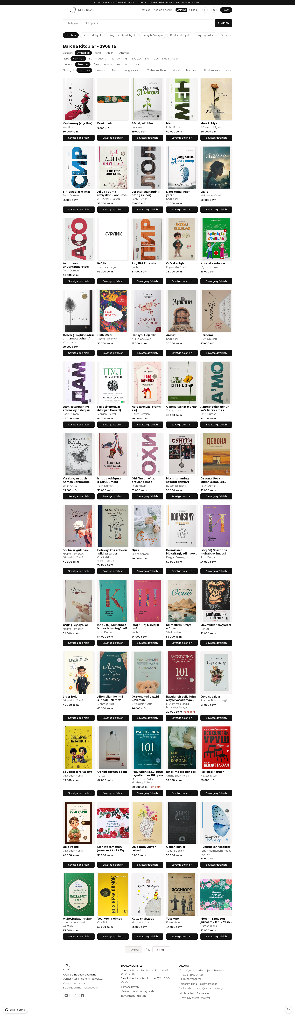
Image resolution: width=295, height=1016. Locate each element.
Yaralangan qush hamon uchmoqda (76, 480)
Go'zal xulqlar (176, 263)
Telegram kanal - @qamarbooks (198, 983)
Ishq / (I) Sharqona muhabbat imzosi (213, 552)
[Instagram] (74, 995)
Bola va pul (71, 846)
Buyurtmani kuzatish (133, 995)
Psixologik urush (212, 771)
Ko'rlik (101, 263)
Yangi (98, 52)
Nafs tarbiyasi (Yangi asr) (146, 408)
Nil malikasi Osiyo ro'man (179, 626)
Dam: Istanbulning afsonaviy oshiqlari (76, 408)
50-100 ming (119, 58)
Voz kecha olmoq (110, 918)
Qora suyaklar (210, 696)
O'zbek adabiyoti (231, 35)
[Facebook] (82, 995)
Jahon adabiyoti (92, 35)
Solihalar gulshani (76, 550)
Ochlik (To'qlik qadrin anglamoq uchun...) (78, 336)
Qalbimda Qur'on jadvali (144, 848)
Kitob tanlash (187, 993)
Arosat (170, 335)
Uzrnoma (207, 335)
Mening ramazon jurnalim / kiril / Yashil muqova (215, 920)
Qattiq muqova (103, 64)
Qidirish (223, 23)
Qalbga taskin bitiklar (181, 406)
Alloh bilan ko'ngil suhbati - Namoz (110, 698)
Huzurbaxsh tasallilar (215, 846)
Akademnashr (212, 70)
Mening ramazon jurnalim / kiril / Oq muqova (110, 848)
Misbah (176, 70)
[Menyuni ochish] (66, 10)
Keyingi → (161, 949)
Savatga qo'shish (78, 137)
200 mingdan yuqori (166, 58)
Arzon (110, 52)
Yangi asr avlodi (133, 70)
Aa (288, 1009)
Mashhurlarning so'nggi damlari (177, 480)
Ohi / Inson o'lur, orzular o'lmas (143, 480)
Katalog (146, 9)
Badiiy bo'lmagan (152, 35)
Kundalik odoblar (212, 263)
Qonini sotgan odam (112, 771)
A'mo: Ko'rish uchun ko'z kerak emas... (214, 408)
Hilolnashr (101, 70)
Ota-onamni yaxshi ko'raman (145, 698)
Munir (115, 70)
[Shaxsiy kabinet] (214, 10)
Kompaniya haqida (74, 983)
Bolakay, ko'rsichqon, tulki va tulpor (112, 552)
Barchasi (71, 35)
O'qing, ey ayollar (75, 625)
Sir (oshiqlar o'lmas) (77, 191)
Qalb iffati (104, 335)
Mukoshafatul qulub (77, 918)
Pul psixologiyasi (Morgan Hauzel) (109, 408)
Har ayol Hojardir (144, 335)
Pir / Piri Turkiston (145, 263)
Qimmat (124, 52)
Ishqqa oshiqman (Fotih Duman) (110, 480)
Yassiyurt (172, 918)
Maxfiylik (206, 997)
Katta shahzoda (143, 918)
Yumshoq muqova (128, 64)
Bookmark (104, 123)
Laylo (204, 191)
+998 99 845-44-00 (191, 975)
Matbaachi (192, 70)
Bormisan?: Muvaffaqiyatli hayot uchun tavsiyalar (181, 552)
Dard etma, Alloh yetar (178, 193)
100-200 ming (140, 58)
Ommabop (83, 52)
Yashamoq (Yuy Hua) (77, 123)
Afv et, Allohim (142, 123)
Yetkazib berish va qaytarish (137, 991)
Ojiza (135, 550)
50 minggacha (98, 58)
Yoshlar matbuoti (157, 70)
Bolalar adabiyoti (179, 35)
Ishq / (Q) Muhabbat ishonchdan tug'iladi (112, 626)
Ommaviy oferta (189, 997)
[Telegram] (66, 995)
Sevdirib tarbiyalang (77, 771)
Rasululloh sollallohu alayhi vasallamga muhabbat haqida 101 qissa (181, 698)
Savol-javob (203, 993)
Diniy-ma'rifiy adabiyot (122, 35)
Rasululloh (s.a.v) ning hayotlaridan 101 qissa (147, 773)
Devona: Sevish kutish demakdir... (213, 480)
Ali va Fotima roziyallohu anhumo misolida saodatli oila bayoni (112, 193)
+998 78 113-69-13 (190, 979)
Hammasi (78, 58)
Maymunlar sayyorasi (215, 625)
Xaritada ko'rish (130, 986)
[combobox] (138, 23)
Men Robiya (208, 123)
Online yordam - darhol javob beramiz (201, 970)
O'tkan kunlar (175, 846)
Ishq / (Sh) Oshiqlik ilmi (145, 626)
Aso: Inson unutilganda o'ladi (76, 265)
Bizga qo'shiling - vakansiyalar (80, 987)
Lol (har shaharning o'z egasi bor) (146, 193)
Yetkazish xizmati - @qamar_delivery (201, 988)
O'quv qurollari (205, 35)
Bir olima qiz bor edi (181, 771)
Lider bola (70, 696)
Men (169, 123)
